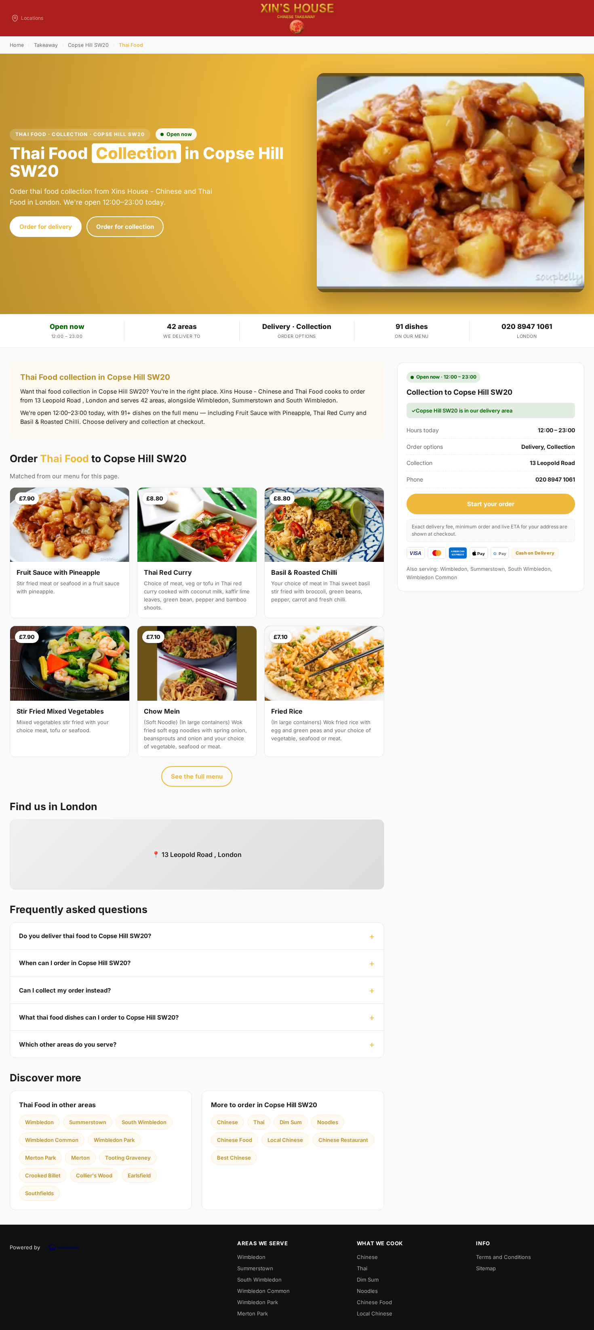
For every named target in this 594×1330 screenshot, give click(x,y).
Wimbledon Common (51, 1140)
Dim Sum (291, 1122)
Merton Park (40, 1157)
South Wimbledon (144, 1122)
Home (17, 45)
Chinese (227, 1122)
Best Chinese (234, 1157)
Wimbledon (39, 1122)
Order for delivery (45, 226)
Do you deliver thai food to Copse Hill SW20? (85, 936)
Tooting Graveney (128, 1157)
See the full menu (197, 776)
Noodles (327, 1122)
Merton (80, 1157)
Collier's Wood (94, 1175)
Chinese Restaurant (343, 1140)
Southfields (39, 1193)
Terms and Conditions (503, 1257)
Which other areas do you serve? (67, 1044)
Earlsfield (139, 1175)
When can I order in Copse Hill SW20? (75, 963)
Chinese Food (234, 1140)
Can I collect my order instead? (65, 990)
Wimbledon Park (114, 1140)
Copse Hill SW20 (88, 45)
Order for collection (125, 226)
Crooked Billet (43, 1175)
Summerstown (87, 1122)
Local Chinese (285, 1140)
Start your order (490, 504)
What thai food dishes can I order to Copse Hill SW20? (99, 1017)
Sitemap (486, 1268)
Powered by (25, 1247)
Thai (258, 1122)
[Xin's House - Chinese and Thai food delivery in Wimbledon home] (297, 18)
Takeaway (46, 45)
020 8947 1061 (526, 327)
